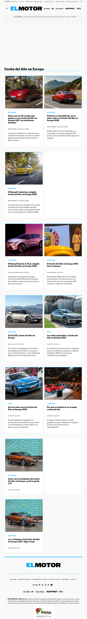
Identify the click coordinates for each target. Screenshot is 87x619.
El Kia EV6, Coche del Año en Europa (21, 336)
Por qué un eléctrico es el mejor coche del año (62, 408)
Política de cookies (54, 579)
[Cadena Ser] (79, 8)
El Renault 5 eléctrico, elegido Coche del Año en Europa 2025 (22, 193)
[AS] (53, 8)
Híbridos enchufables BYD (34, 1)
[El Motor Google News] (51, 585)
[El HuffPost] (70, 8)
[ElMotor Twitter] (42, 585)
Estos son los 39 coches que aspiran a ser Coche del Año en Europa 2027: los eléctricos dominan (22, 119)
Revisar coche (60, 1)
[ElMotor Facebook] (39, 585)
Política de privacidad (24, 579)
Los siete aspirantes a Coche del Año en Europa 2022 (62, 336)
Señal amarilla (49, 1)
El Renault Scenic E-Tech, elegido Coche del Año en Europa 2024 (23, 265)
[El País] (47, 8)
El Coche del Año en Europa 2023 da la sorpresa (62, 265)
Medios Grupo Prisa (43, 616)
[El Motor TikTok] (48, 585)
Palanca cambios (72, 1)
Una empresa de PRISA (43, 611)
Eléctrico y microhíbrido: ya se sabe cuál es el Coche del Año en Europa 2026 (62, 118)
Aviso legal (13, 579)
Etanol (21, 1)
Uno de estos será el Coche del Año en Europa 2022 (22, 408)
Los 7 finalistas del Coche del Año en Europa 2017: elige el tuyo (24, 540)
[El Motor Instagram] (45, 585)
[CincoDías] (60, 8)
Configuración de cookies (39, 579)
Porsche (15, 1)
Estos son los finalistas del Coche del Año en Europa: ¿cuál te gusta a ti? (24, 481)
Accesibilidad (65, 579)
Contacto (73, 579)
